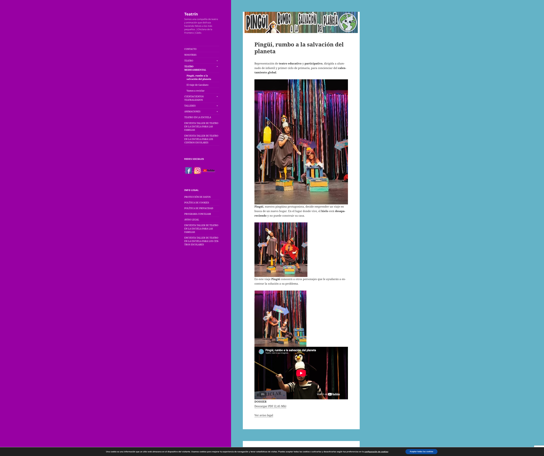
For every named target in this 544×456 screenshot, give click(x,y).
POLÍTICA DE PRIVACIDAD (198, 208)
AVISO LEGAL (191, 219)
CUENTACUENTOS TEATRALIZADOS (194, 98)
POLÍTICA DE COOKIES (196, 202)
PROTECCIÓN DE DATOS (197, 196)
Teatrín (191, 14)
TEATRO (188, 60)
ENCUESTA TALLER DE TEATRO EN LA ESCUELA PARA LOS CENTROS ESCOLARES (201, 139)
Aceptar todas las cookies (421, 451)
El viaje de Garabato (197, 84)
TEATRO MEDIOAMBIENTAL (195, 68)
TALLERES (190, 105)
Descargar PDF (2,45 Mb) (270, 406)
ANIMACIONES (192, 111)
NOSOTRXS (190, 54)
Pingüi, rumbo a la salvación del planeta (199, 77)
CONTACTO (190, 49)
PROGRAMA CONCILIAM (197, 213)
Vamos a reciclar (196, 90)
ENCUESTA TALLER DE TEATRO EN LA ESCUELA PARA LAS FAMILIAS (201, 126)
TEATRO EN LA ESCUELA (197, 117)
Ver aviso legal (263, 415)
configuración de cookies (376, 451)
